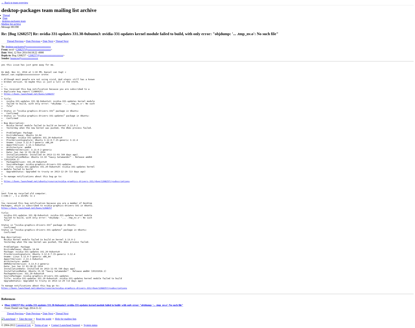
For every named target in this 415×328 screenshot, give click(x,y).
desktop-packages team (14, 21)
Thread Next (61, 41)
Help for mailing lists (65, 318)
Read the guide (43, 318)
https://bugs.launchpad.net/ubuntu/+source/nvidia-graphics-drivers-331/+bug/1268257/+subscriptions (67, 181)
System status (90, 325)
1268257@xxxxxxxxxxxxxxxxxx (33, 49)
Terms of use (41, 325)
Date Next (48, 41)
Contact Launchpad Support (65, 325)
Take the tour (25, 318)
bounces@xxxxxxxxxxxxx (24, 58)
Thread (6, 15)
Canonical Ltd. (23, 325)
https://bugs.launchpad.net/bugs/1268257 (29, 94)
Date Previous (33, 41)
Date (5, 18)
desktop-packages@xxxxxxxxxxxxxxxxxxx (28, 46)
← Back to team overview (14, 2)
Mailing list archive (11, 24)
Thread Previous (15, 41)
